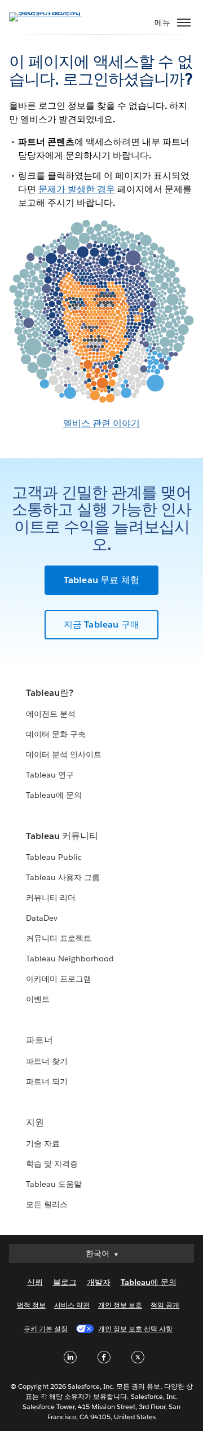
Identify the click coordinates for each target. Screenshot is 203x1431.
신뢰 (35, 1282)
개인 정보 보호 (120, 1305)
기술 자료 (43, 1143)
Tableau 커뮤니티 (62, 836)
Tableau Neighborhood (70, 958)
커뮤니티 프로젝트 (58, 938)
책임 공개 (165, 1305)
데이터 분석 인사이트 (64, 754)
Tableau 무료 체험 (102, 580)
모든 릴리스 (47, 1204)
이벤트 (38, 999)
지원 (35, 1122)
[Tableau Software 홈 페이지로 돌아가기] (48, 12)
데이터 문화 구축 (56, 734)
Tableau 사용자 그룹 (63, 877)
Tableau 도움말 (54, 1184)
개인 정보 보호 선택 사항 (135, 1328)
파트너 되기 (47, 1081)
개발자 (99, 1282)
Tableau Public (54, 857)
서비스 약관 (72, 1305)
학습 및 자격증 (52, 1164)
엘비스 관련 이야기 (101, 423)
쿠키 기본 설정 (46, 1328)
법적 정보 (31, 1305)
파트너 (39, 1040)
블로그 (65, 1282)
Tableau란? (49, 693)
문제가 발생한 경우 (76, 189)
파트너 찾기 (47, 1061)
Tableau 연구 (50, 775)
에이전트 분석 (51, 714)
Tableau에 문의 (54, 795)
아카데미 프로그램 (58, 979)
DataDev (42, 918)
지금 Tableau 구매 (102, 624)
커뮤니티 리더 (51, 898)
